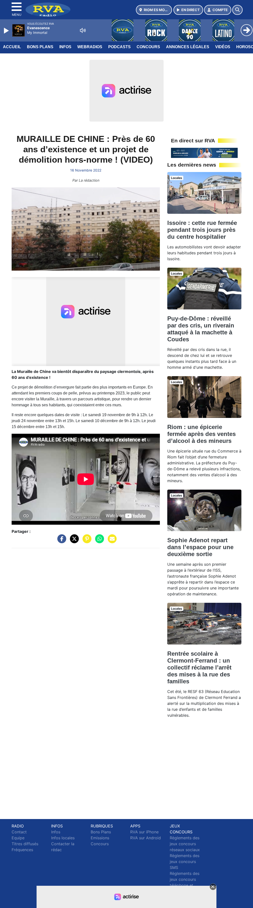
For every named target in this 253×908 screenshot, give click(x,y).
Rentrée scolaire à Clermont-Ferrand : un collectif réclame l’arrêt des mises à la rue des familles (199, 667)
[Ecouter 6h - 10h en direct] (204, 152)
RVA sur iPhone (144, 831)
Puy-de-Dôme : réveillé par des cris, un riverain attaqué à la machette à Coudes (200, 329)
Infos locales (63, 837)
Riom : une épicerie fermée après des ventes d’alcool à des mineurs (201, 434)
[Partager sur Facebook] (60, 541)
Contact (19, 831)
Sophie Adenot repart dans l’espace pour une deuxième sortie (200, 547)
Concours (148, 47)
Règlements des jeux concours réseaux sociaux (185, 843)
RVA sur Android (145, 837)
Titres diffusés (25, 843)
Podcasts (119, 47)
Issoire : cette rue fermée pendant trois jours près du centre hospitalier (202, 229)
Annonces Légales (187, 47)
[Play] (7, 31)
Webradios (89, 47)
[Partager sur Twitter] (73, 541)
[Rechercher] (237, 10)
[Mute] (82, 30)
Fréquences (22, 849)
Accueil (12, 47)
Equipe (18, 837)
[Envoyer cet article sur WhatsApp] (98, 541)
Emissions (100, 837)
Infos (65, 47)
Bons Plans (40, 47)
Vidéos (222, 47)
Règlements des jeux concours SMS (184, 861)
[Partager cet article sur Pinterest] (85, 541)
